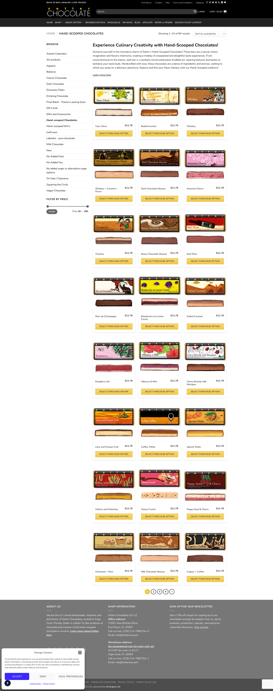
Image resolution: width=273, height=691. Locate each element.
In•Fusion (51, 132)
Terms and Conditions (182, 2)
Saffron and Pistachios (106, 509)
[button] (80, 652)
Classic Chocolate (56, 78)
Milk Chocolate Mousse (153, 571)
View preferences (70, 676)
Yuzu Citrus (101, 126)
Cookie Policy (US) (146, 682)
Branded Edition (95, 22)
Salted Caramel (195, 316)
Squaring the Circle (57, 184)
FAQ (168, 2)
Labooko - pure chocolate (60, 138)
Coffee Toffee (148, 447)
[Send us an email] (216, 2)
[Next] (171, 591)
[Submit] (195, 11)
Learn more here (102, 75)
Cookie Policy (35, 683)
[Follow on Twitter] (213, 2)
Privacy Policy (49, 683)
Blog (137, 22)
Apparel (50, 66)
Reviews (127, 22)
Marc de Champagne (105, 316)
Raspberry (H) (102, 381)
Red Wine (192, 254)
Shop (58, 22)
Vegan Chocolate (55, 190)
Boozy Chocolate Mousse (154, 254)
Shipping (200, 2)
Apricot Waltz (194, 447)
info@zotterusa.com (127, 635)
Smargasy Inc (113, 686)
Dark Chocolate (55, 84)
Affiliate (148, 22)
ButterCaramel (148, 126)
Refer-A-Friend (164, 22)
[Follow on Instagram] (210, 2)
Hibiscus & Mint (149, 381)
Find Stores (146, 2)
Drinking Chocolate (57, 96)
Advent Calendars (56, 53)
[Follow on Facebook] (207, 2)
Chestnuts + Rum (104, 571)
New (49, 150)
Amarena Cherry (195, 188)
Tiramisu (99, 254)
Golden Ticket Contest (188, 22)
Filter (52, 211)
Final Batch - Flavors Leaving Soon (66, 102)
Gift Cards (52, 108)
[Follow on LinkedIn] (222, 2)
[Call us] (219, 2)
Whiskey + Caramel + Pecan (106, 190)
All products (53, 59)
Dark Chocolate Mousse (153, 188)
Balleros (51, 72)
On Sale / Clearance (57, 178)
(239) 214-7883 (132, 631)
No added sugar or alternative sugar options (66, 170)
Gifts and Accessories (58, 114)
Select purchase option (113, 133)
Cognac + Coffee (195, 571)
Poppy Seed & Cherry (198, 509)
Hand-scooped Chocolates (61, 120)
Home (49, 22)
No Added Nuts (55, 156)
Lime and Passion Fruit (106, 447)
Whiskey (191, 126)
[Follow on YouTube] (225, 2)
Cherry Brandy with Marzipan (196, 383)
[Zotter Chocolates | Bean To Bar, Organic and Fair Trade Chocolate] (68, 12)
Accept (17, 676)
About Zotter (73, 22)
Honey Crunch (148, 509)
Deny (43, 676)
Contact (158, 2)
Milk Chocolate (54, 144)
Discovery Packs (55, 90)
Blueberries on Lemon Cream (152, 318)
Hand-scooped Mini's (58, 126)
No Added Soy (54, 162)
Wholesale (113, 22)
